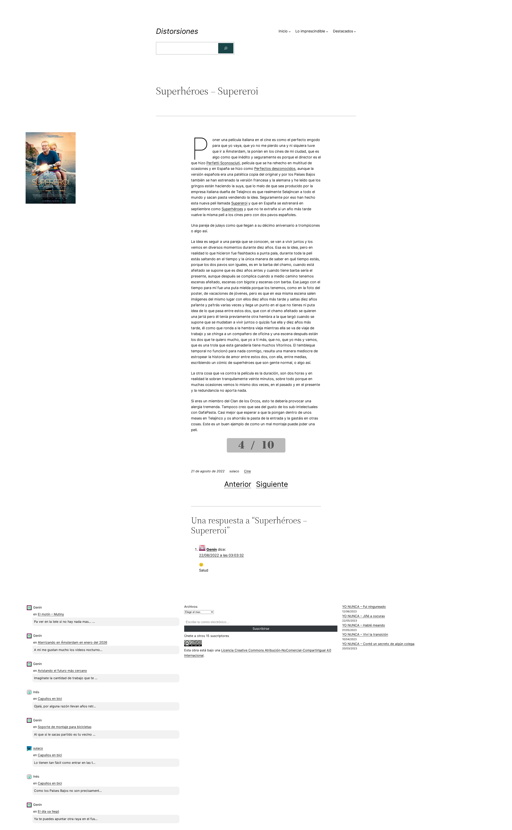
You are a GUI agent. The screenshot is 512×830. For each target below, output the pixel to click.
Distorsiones (177, 31)
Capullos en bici (50, 699)
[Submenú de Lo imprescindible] (327, 31)
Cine (247, 471)
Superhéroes (232, 209)
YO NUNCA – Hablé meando (363, 625)
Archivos (190, 607)
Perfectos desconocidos (274, 168)
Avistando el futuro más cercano (62, 671)
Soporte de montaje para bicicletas (64, 727)
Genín (211, 549)
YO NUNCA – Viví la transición (365, 634)
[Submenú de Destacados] (355, 31)
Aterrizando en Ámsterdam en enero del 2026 (72, 642)
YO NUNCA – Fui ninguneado (364, 607)
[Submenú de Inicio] (290, 31)
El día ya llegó (48, 811)
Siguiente (272, 484)
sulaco (38, 748)
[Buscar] (225, 48)
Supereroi (239, 203)
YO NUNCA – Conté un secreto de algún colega (378, 644)
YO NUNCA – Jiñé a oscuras (363, 616)
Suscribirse (261, 629)
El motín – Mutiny (51, 614)
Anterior (237, 484)
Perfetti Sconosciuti (223, 163)
